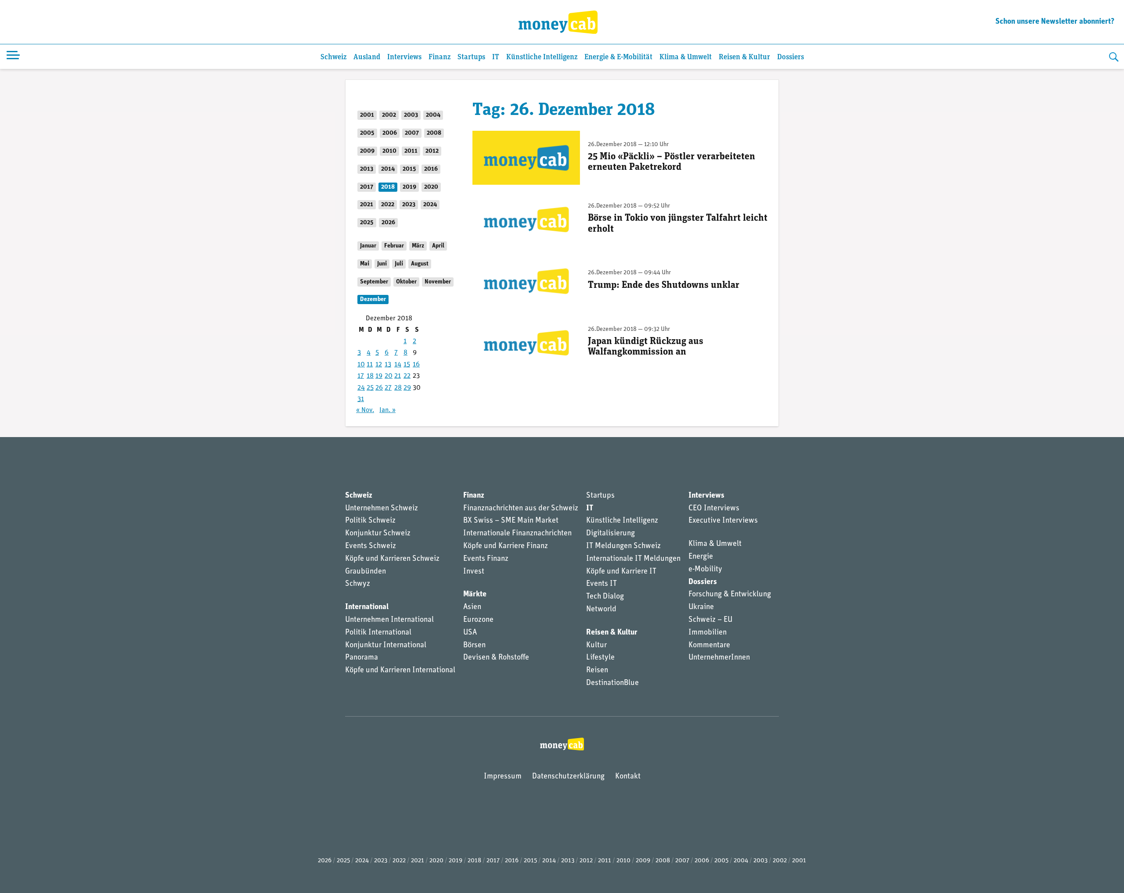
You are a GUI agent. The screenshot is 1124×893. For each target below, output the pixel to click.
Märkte (474, 595)
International (367, 607)
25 (370, 387)
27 (388, 387)
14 (397, 364)
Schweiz (333, 57)
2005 (367, 133)
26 (379, 387)
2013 (366, 169)
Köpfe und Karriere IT (621, 572)
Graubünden (365, 572)
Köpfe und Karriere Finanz (505, 546)
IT (495, 57)
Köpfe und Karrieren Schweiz (392, 559)
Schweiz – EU (710, 620)
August (420, 264)
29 (407, 387)
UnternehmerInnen (719, 658)
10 (361, 364)
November (438, 282)
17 (360, 376)
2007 (412, 133)
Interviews (404, 57)
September (374, 282)
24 (361, 387)
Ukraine (701, 607)
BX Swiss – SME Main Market (510, 521)
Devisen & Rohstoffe (496, 658)
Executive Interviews (723, 521)
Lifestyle (600, 658)
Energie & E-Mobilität (618, 57)
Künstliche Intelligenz (541, 57)
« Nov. (365, 410)
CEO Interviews (713, 509)
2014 (388, 169)
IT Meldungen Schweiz (623, 546)
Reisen (597, 670)
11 (370, 364)
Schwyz (357, 584)
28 (398, 387)
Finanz (439, 57)
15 (406, 364)
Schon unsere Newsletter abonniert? (1054, 22)
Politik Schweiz (370, 521)
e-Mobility (705, 570)
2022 (387, 204)
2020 (431, 187)
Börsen (474, 645)
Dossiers (790, 57)
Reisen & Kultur (744, 57)
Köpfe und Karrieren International (400, 670)
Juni (382, 264)
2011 (411, 151)
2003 (411, 115)
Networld (601, 609)
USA (470, 633)
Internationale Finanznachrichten (517, 534)
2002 (389, 115)
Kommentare (709, 645)
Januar (368, 246)
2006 (389, 133)
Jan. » (387, 410)
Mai (364, 264)
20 (389, 376)
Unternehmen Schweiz (381, 509)
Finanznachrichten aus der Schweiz (520, 509)
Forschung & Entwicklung (729, 595)
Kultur (596, 645)
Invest (473, 572)
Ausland (366, 57)
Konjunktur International (385, 645)
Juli (399, 264)
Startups (471, 57)
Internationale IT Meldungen (633, 559)
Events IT (601, 584)
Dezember (373, 299)
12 (378, 364)
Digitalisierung (610, 534)
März (418, 246)
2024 (430, 204)
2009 (367, 151)
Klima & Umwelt (685, 57)
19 (378, 376)
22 (407, 376)
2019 (409, 187)
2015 (409, 169)
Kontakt (628, 777)
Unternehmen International (389, 620)
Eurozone (478, 620)
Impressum (503, 777)
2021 (366, 204)
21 (397, 376)
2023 (408, 204)
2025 (367, 222)
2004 (433, 115)
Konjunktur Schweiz (378, 534)
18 (370, 376)
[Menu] (13, 56)
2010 (389, 151)
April (438, 246)
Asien (472, 607)
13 (388, 364)
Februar (394, 246)
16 (416, 364)
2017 (366, 187)
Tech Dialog (605, 597)
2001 (367, 115)
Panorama (361, 658)
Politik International (378, 633)
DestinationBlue (612, 683)
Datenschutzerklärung (568, 777)
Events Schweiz (370, 546)
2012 (432, 151)
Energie (700, 557)
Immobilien (707, 633)
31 (360, 399)
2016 (431, 169)
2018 (388, 187)
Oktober (406, 282)
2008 (434, 133)
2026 (388, 222)
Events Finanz (485, 559)
